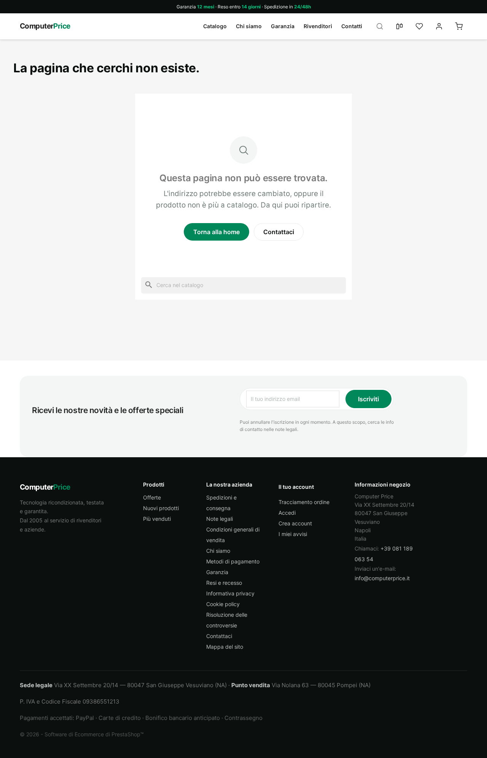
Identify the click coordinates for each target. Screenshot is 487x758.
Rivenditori (318, 26)
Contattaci (278, 232)
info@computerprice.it (382, 578)
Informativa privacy (230, 593)
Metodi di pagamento (232, 561)
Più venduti (157, 518)
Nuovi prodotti (161, 508)
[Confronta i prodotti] (399, 26)
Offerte (152, 497)
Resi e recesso (224, 582)
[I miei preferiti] (419, 26)
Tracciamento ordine (304, 502)
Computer (45, 26)
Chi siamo (249, 26)
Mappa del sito (224, 646)
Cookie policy (223, 604)
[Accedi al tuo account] (439, 26)
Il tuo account (296, 487)
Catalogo (215, 26)
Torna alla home (216, 232)
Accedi (287, 512)
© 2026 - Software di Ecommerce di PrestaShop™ (82, 734)
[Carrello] (458, 26)
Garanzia (282, 26)
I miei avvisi (293, 534)
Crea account (295, 523)
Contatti (351, 26)
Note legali (219, 518)
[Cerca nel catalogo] (379, 26)
